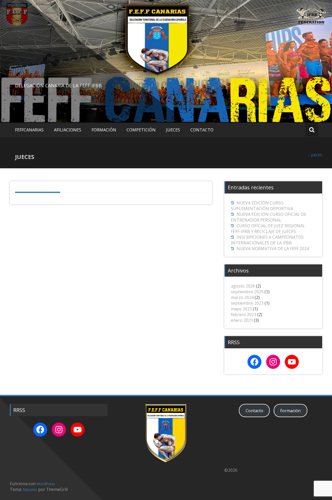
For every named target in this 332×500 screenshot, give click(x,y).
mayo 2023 (241, 309)
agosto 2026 (243, 286)
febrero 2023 (243, 314)
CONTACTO (201, 130)
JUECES (173, 130)
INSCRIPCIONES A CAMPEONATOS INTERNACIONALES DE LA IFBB (267, 240)
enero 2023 (242, 320)
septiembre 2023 (247, 303)
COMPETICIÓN (141, 130)
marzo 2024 (242, 297)
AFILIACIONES (67, 130)
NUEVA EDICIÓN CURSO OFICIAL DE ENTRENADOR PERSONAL (268, 217)
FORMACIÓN (104, 130)
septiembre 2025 (247, 292)
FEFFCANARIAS (29, 130)
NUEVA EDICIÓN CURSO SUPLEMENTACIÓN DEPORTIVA (262, 205)
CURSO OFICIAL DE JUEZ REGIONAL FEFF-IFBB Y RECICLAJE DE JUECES (268, 228)
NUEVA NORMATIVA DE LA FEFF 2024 (273, 248)
